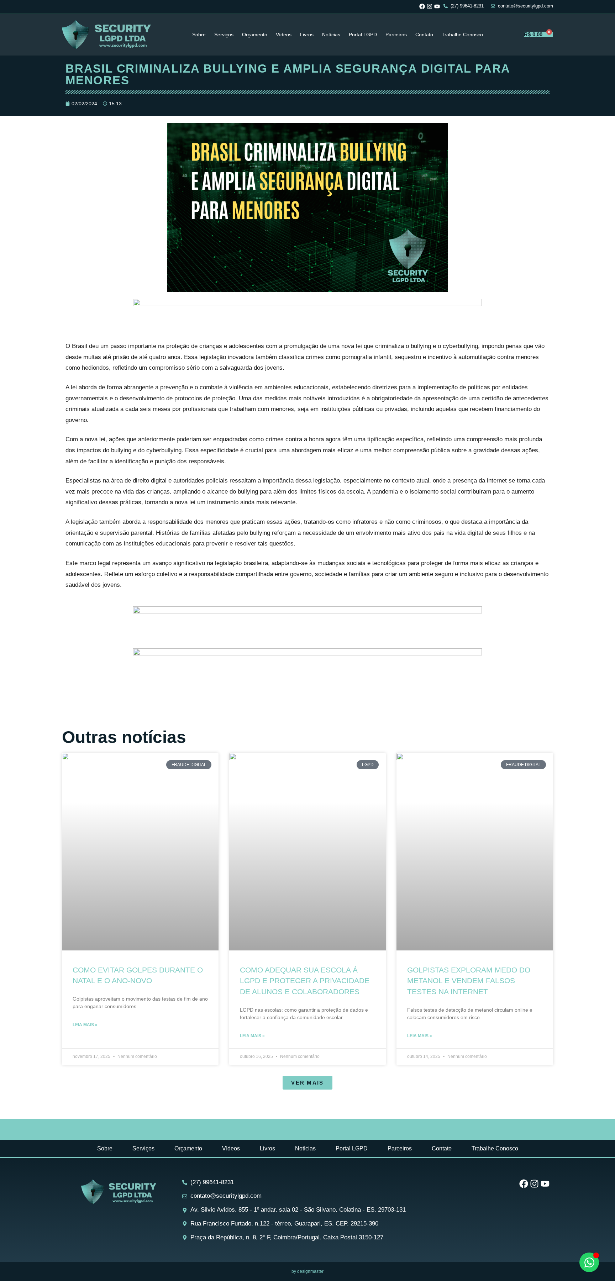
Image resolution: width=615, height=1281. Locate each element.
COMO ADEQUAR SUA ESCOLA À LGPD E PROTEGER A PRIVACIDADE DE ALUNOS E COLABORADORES (304, 981)
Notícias (331, 34)
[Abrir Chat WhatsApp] (589, 1262)
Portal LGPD (363, 34)
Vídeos (283, 34)
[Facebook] (422, 6)
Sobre (199, 34)
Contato (424, 34)
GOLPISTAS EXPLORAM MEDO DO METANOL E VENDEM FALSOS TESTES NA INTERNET (468, 981)
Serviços (223, 34)
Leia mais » (85, 1024)
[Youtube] (437, 6)
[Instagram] (429, 6)
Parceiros (396, 34)
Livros (307, 34)
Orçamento (254, 34)
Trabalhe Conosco (462, 34)
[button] (307, 1083)
